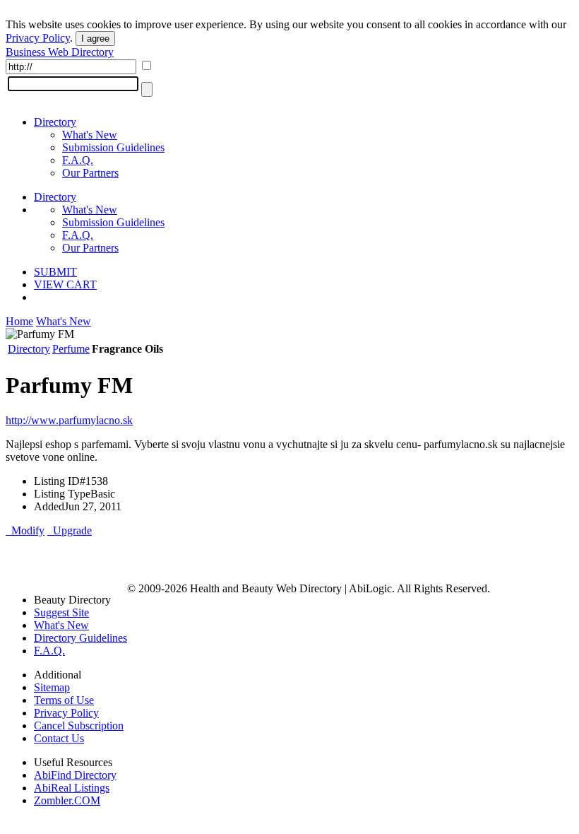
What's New (89, 135)
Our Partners (90, 173)
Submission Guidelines (113, 147)
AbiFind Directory (75, 775)
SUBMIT (55, 272)
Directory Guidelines (80, 638)
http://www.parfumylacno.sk (69, 420)
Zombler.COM (67, 800)
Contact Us (59, 738)
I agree (95, 38)
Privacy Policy (38, 38)
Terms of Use (64, 700)
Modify (25, 530)
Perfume (71, 349)
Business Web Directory (60, 52)
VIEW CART (65, 284)
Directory (55, 122)
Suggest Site (61, 612)
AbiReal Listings (71, 788)
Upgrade (69, 530)
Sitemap (52, 687)
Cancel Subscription (79, 726)
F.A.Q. (77, 160)
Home (19, 321)
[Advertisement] (171, 558)
